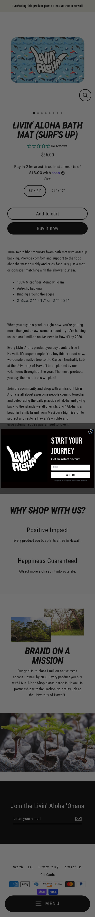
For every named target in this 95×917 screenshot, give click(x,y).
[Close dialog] (91, 432)
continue (70, 474)
